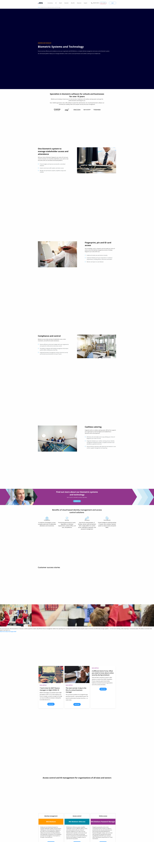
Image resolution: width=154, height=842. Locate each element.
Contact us (77, 501)
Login (112, 3)
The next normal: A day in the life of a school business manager (76, 690)
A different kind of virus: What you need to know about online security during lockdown (103, 673)
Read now (51, 704)
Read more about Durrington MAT (8, 631)
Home (39, 7)
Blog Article (43, 685)
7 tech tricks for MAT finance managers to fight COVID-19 (50, 689)
